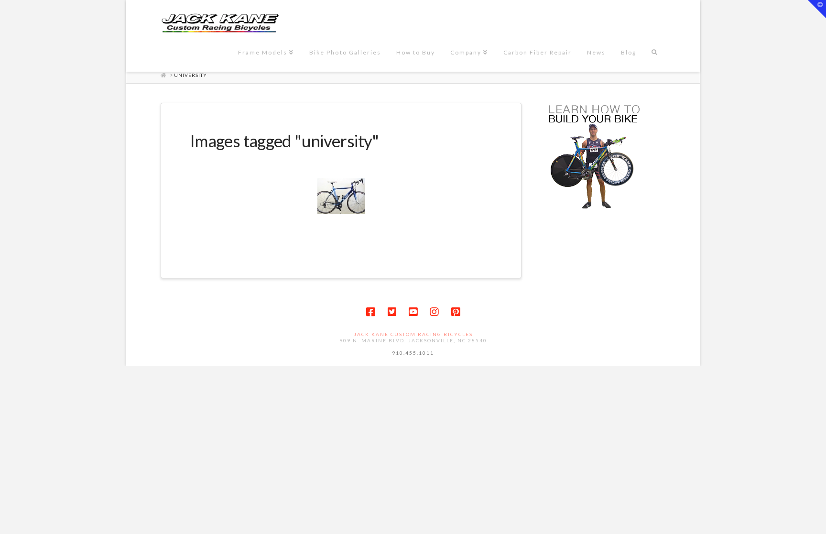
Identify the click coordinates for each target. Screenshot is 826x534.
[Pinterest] (455, 312)
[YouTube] (413, 312)
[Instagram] (434, 312)
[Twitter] (392, 312)
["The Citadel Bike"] (341, 196)
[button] (817, 9)
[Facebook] (370, 312)
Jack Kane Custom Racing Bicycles (413, 334)
